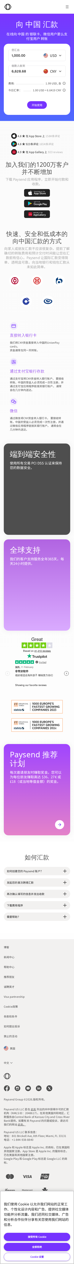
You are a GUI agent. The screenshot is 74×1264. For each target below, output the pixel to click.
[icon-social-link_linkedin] (39, 1088)
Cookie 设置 (37, 1256)
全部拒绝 (37, 1247)
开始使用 (37, 105)
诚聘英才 (9, 987)
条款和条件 (10, 1016)
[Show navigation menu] (67, 7)
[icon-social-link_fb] (7, 1088)
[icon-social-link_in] (17, 1088)
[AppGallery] (37, 214)
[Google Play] (37, 203)
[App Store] (37, 193)
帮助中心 (9, 967)
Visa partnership (14, 996)
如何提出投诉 (12, 1026)
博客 (6, 947)
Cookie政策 (11, 1006)
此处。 (22, 1124)
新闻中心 (9, 957)
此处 (33, 1109)
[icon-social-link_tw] (49, 1088)
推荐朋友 (9, 977)
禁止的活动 (10, 1036)
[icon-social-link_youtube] (28, 1088)
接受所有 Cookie (37, 1237)
